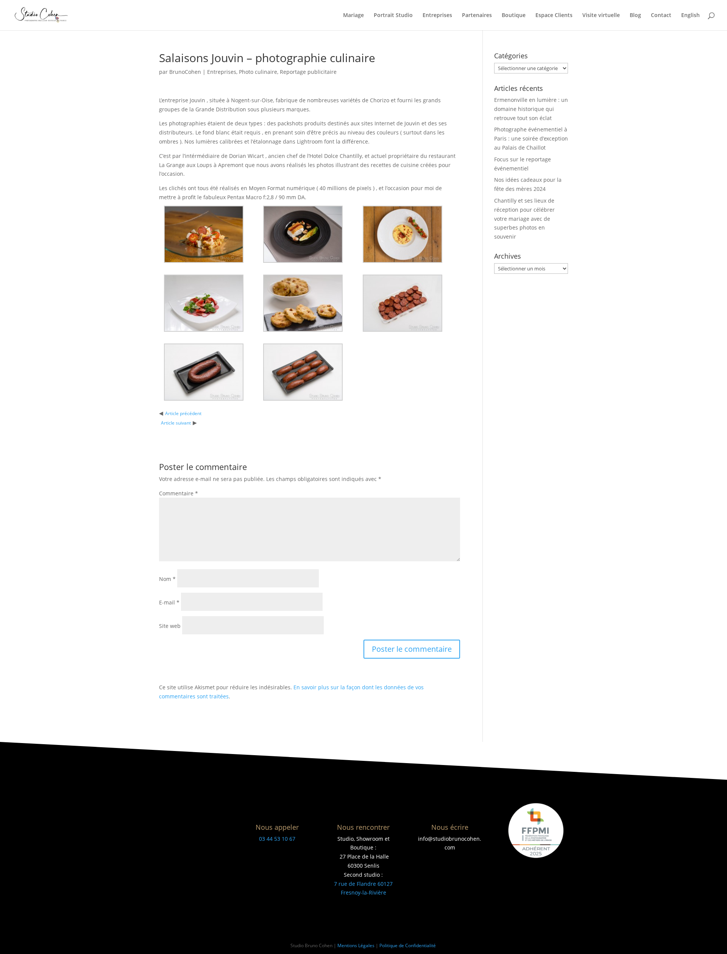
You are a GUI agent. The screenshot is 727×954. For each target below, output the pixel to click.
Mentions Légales (355, 945)
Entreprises (437, 15)
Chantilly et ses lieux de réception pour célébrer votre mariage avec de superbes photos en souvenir (524, 218)
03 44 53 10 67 (277, 838)
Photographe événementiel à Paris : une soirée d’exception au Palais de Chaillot (531, 138)
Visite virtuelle (601, 15)
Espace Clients (554, 15)
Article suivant (176, 423)
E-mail (169, 602)
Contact (661, 15)
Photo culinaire (258, 71)
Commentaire (178, 493)
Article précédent (183, 413)
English (690, 15)
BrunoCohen (185, 71)
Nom (167, 578)
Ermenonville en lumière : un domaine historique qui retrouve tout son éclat (531, 109)
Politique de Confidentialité (408, 945)
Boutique (514, 15)
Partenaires (477, 15)
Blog (635, 15)
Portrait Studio (393, 15)
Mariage (353, 15)
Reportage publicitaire (308, 71)
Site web (170, 625)
